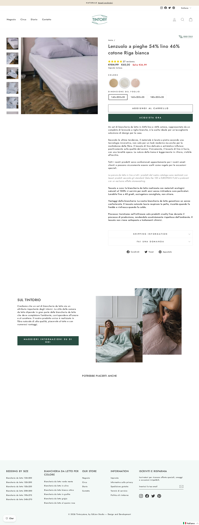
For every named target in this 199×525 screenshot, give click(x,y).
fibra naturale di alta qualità (32, 321)
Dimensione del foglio (124, 92)
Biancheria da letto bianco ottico (59, 490)
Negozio (11, 19)
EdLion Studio (97, 514)
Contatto (46, 19)
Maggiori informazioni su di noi (48, 340)
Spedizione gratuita (119, 486)
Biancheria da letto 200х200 (19, 490)
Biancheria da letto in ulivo (56, 485)
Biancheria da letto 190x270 (19, 495)
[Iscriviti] (181, 486)
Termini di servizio (119, 490)
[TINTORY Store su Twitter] (153, 496)
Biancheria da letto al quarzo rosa (59, 503)
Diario (34, 19)
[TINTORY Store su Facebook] (147, 496)
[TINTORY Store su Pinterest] (159, 496)
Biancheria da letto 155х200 (19, 482)
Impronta (115, 478)
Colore (113, 75)
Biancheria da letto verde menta (58, 481)
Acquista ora (150, 117)
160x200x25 (137, 97)
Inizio (110, 40)
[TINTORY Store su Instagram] (141, 496)
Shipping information (150, 234)
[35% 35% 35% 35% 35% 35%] (59, 75)
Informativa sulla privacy (122, 482)
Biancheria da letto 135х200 (19, 478)
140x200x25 (118, 97)
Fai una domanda (150, 241)
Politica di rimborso (120, 495)
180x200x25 (157, 97)
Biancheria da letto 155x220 (19, 486)
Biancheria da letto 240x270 (19, 499)
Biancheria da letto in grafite (57, 494)
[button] (115, 61)
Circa (23, 19)
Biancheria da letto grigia (55, 498)
